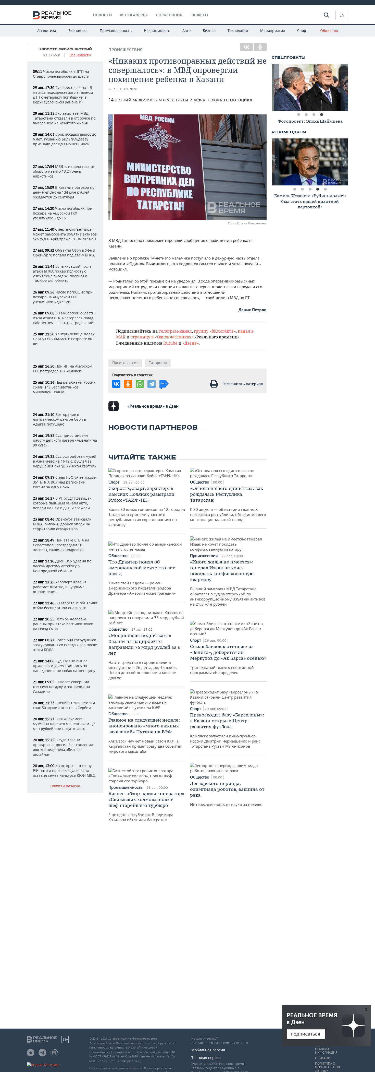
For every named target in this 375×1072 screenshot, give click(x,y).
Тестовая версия (206, 1057)
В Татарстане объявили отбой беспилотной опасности (65, 605)
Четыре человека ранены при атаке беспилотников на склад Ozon (63, 624)
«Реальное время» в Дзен (153, 406)
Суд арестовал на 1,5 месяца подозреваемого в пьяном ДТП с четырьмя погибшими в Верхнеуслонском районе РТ (63, 94)
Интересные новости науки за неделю (227, 793)
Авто (186, 30)
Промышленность (116, 30)
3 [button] (313, 114)
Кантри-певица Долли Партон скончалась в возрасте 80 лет (64, 339)
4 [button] (321, 114)
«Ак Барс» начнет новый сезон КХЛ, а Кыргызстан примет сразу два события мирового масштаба (144, 735)
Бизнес (209, 30)
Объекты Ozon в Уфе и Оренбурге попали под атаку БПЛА (64, 252)
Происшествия (125, 49)
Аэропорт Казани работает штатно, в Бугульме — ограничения (61, 587)
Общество (329, 30)
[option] (310, 87)
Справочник (169, 15)
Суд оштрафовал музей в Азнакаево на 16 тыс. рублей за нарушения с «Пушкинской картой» (64, 461)
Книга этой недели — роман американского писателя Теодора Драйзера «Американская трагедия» (142, 577)
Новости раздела (65, 786)
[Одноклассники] (260, 47)
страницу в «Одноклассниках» (161, 336)
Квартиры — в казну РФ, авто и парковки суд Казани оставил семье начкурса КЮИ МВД (64, 770)
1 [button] (298, 114)
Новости (102, 15)
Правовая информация (326, 1050)
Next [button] (344, 87)
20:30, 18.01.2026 (122, 89)
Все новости (80, 55)
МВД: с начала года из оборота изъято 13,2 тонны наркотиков (64, 171)
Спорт (302, 30)
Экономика (78, 30)
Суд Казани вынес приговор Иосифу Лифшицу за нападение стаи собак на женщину (64, 665)
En (342, 15)
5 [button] (325, 189)
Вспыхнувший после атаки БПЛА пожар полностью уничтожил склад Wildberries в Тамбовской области (62, 273)
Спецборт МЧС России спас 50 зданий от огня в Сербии (64, 705)
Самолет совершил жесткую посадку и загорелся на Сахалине (61, 686)
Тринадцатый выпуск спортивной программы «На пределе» (228, 659)
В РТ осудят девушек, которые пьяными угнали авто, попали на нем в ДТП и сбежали (62, 503)
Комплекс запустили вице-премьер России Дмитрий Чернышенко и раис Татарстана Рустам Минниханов (227, 730)
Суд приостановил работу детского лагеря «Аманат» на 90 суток (65, 440)
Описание (323, 1058)
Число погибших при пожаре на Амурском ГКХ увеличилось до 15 (62, 213)
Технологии (238, 30)
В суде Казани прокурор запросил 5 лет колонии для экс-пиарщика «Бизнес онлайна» (63, 747)
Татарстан (158, 362)
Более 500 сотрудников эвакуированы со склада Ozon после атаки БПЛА (65, 645)
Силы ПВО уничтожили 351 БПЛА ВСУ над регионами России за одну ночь (64, 482)
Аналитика (46, 30)
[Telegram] (151, 384)
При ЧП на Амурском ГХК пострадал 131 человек (62, 368)
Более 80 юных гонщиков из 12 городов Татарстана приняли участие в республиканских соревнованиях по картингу (146, 506)
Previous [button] (275, 87)
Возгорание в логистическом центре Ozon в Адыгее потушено (59, 419)
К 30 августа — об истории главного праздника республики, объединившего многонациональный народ (228, 503)
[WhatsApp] (140, 384)
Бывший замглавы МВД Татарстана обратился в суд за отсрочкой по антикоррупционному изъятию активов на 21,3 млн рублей (228, 583)
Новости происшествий (65, 49)
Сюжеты (199, 15)
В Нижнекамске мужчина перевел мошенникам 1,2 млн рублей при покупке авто (64, 723)
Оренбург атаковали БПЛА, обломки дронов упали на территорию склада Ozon (62, 524)
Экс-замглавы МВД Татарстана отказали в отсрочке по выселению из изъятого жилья (64, 118)
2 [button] (306, 114)
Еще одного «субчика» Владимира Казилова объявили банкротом (146, 806)
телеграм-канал (175, 331)
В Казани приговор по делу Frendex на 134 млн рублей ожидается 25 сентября (63, 192)
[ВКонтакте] (246, 47)
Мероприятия (272, 30)
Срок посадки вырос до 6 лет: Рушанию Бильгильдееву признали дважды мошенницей (64, 139)
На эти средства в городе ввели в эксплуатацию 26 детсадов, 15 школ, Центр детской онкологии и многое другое (144, 656)
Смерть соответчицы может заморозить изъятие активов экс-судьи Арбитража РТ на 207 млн (65, 234)
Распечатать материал (242, 383)
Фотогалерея (134, 15)
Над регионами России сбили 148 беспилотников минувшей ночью (64, 387)
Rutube (170, 343)
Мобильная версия (208, 1049)
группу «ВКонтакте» (215, 331)
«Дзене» (190, 343)
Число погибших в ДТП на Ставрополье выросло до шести (61, 74)
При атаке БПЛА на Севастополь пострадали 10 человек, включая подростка (61, 545)
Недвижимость (157, 30)
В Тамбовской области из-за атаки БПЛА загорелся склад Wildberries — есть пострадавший (63, 318)
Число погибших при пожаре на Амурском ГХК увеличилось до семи (63, 297)
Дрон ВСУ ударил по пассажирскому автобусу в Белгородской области (62, 566)
